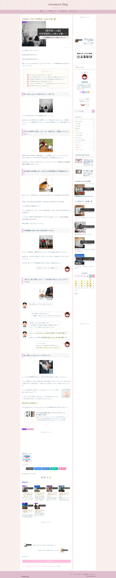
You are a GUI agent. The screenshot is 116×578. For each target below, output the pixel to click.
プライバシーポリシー (78, 574)
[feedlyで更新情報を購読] (47, 477)
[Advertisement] (46, 441)
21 (87, 285)
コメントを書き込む (46, 561)
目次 (44, 71)
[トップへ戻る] (114, 576)
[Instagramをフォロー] (44, 477)
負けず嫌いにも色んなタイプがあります (39, 85)
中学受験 (24, 429)
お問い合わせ (85, 574)
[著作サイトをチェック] (42, 477)
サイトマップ (92, 574)
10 (76, 283)
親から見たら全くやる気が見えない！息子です (40, 74)
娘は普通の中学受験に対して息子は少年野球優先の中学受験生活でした (46, 79)
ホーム (71, 574)
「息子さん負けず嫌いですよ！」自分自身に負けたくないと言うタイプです (47, 83)
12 (81, 283)
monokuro (84, 82)
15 (90, 283)
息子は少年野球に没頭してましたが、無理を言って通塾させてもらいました (47, 77)
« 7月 (75, 293)
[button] (62, 468)
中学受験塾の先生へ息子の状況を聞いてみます (40, 81)
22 (90, 285)
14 (87, 283)
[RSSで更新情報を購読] (50, 477)
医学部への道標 (30, 429)
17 (76, 285)
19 (81, 285)
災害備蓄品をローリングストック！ (84, 196)
